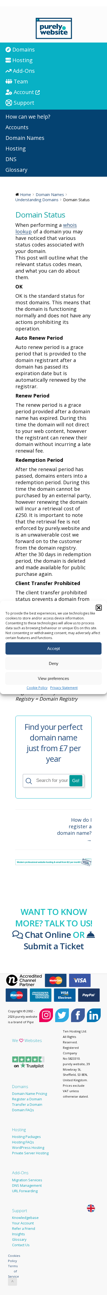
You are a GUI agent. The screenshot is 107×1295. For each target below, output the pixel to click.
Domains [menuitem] (23, 49)
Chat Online (47, 934)
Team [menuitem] (20, 81)
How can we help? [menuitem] (27, 116)
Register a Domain (27, 1099)
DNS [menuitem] (10, 159)
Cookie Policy (37, 687)
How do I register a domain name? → (74, 830)
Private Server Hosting (30, 1153)
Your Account (23, 1223)
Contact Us (21, 1245)
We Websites (27, 1040)
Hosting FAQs (23, 1142)
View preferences (53, 678)
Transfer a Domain (27, 1104)
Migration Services (27, 1180)
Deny (53, 663)
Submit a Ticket (54, 946)
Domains (20, 1086)
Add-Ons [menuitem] (23, 70)
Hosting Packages (26, 1136)
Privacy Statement (64, 687)
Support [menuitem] (23, 102)
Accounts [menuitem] (17, 127)
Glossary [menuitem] (16, 169)
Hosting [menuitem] (22, 60)
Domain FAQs (23, 1110)
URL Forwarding (25, 1191)
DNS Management (27, 1185)
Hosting (19, 1129)
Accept (53, 648)
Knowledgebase (25, 1217)
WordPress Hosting (28, 1147)
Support (19, 1210)
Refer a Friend (23, 1228)
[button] (99, 607)
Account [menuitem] (23, 92)
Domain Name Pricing (29, 1093)
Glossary (19, 1239)
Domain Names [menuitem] (24, 137)
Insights (18, 1234)
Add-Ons (20, 1172)
